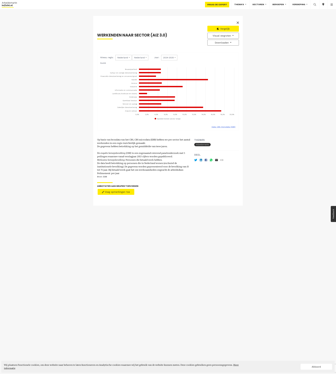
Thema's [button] (239, 4)
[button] (315, 4)
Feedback (333, 214)
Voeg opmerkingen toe (117, 191)
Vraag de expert (217, 4)
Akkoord (316, 366)
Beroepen (278, 4)
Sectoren (258, 4)
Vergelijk (225, 28)
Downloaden (222, 42)
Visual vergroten (222, 35)
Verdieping (299, 4)
